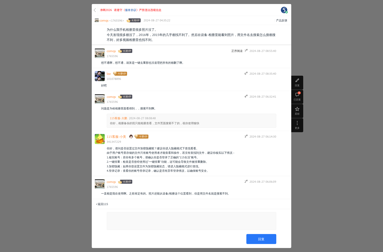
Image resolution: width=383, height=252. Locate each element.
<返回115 (102, 204)
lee (109, 73)
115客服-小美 (116, 136)
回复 (261, 239)
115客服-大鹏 (118, 118)
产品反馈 (281, 20)
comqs (111, 51)
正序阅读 (237, 51)
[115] (284, 10)
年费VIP (122, 73)
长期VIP (135, 20)
